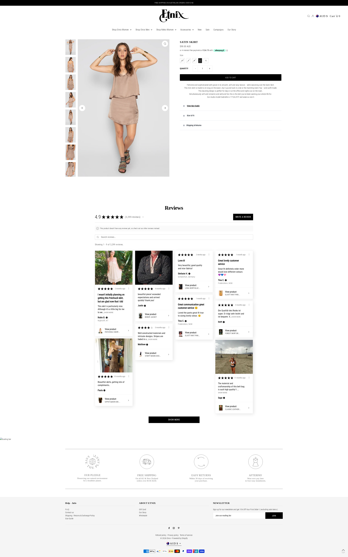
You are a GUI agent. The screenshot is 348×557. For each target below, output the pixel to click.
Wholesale (143, 515)
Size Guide (69, 518)
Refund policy (161, 535)
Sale (207, 29)
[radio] (182, 60)
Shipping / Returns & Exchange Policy (80, 515)
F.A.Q (67, 509)
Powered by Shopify (180, 538)
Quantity (184, 68)
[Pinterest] (178, 528)
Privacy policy (173, 535)
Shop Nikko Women (165, 29)
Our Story (232, 29)
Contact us (69, 512)
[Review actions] (129, 288)
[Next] (165, 108)
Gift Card (142, 509)
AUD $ (323, 16)
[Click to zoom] (165, 44)
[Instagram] (174, 528)
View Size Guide (193, 106)
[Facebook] (169, 528)
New (200, 29)
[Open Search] (308, 16)
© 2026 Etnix (165, 538)
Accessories (185, 29)
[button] (143, 217)
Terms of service (186, 535)
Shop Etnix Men (143, 29)
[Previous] (82, 108)
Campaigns (218, 29)
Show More (108, 312)
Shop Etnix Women (120, 29)
